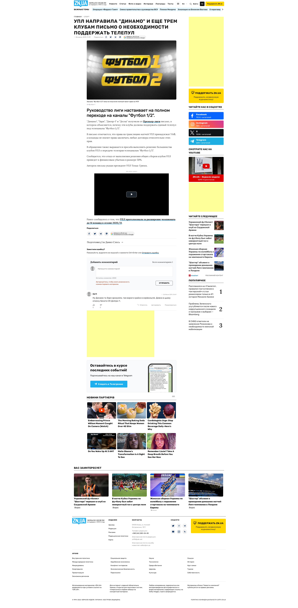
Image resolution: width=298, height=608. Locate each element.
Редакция (112, 529)
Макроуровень (78, 565)
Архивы (111, 525)
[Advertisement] (120, 333)
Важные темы (81, 9)
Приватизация (78, 573)
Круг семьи (191, 565)
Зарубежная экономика (120, 562)
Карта (110, 540)
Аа (202, 4)
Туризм (190, 569)
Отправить (164, 283)
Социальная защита (118, 558)
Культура (152, 573)
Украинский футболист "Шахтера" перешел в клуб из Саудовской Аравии (201, 226)
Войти (195, 4)
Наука (151, 558)
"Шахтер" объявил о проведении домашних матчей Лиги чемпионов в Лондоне (201, 266)
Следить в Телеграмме (110, 384)
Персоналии (115, 573)
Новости (113, 4)
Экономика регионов (80, 576)
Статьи (123, 4)
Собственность (193, 573)
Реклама (111, 532)
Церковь (152, 569)
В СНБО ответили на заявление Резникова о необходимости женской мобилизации (201, 325)
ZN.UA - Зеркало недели (206, 177)
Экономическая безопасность (123, 569)
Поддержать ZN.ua (214, 4)
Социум (190, 558)
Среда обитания (155, 565)
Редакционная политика (118, 536)
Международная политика (82, 562)
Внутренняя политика (81, 558)
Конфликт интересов (119, 565)
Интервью (148, 4)
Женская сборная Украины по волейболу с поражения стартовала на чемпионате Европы (201, 253)
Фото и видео (135, 4)
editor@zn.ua (145, 545)
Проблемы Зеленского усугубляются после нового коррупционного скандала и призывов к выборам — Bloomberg (203, 309)
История (190, 562)
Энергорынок (77, 569)
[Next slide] (222, 9)
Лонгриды (160, 4)
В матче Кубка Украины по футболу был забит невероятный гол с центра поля (201, 239)
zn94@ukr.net (137, 539)
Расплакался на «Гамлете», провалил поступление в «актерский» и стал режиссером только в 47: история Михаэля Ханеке (202, 291)
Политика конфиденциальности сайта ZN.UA (208, 600)
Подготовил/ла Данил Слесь (103, 242)
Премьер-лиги (151, 121)
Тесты (170, 4)
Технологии (153, 562)
